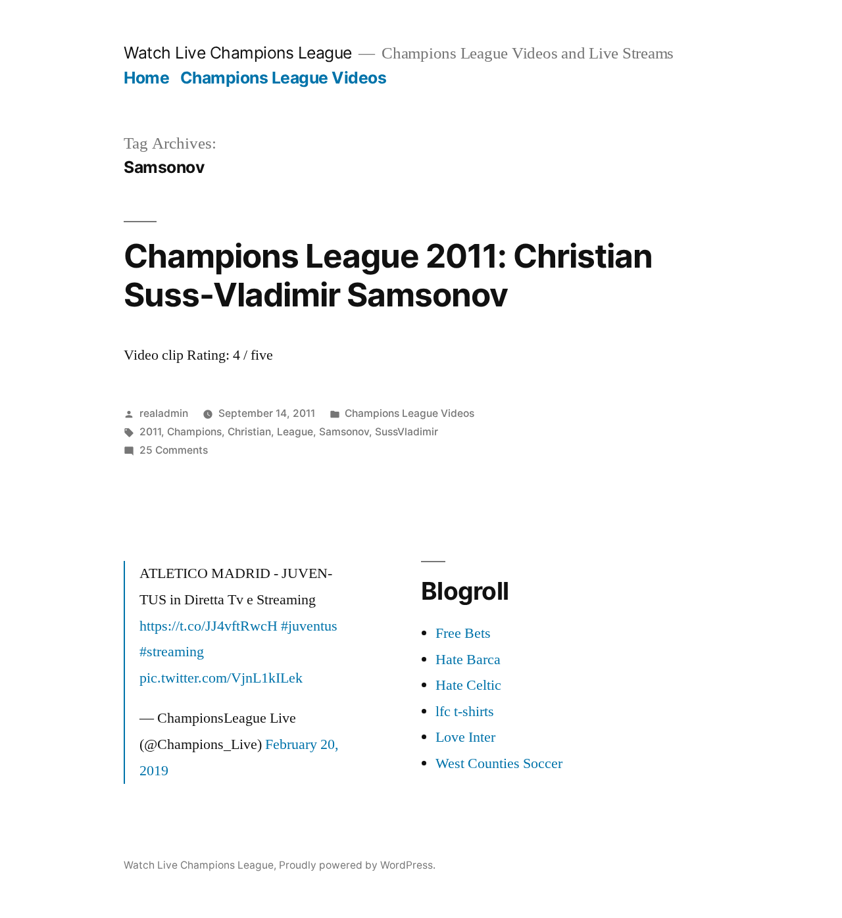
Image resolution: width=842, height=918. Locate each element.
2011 (150, 431)
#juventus (309, 626)
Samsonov (344, 431)
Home (146, 77)
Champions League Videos (283, 77)
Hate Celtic (468, 685)
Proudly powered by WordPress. (357, 865)
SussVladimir (406, 431)
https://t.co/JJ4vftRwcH (208, 626)
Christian (249, 431)
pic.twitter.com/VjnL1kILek (221, 678)
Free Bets (463, 633)
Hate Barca (468, 659)
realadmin (163, 413)
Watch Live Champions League (238, 52)
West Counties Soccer (498, 763)
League (295, 431)
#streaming (171, 651)
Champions (194, 431)
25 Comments (173, 450)
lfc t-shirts (464, 711)
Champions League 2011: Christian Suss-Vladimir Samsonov (388, 275)
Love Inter (465, 737)
